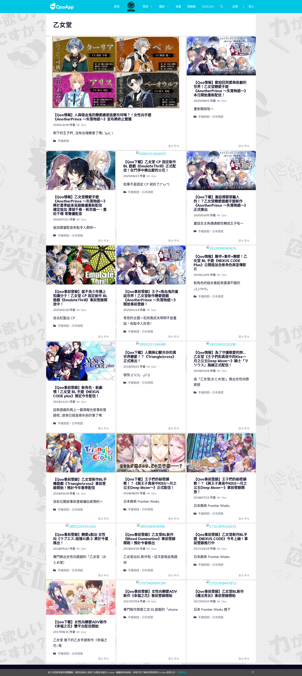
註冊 (235, 6)
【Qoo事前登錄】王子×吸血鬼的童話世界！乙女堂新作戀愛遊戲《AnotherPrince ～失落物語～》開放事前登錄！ (150, 297)
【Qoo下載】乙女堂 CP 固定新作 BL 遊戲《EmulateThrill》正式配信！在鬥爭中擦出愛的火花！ (149, 166)
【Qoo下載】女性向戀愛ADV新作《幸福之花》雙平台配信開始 (80, 624)
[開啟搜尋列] (221, 6)
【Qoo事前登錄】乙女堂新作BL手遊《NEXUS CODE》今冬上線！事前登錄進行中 (221, 538)
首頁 (117, 6)
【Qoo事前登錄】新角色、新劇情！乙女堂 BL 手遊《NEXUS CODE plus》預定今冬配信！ (77, 391)
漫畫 (178, 6)
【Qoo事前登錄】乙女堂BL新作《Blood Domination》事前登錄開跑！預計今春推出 (149, 538)
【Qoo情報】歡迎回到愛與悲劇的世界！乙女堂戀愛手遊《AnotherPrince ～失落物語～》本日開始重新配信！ (221, 88)
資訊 (145, 6)
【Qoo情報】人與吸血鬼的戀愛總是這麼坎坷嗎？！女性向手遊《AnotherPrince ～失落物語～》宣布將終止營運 (102, 117)
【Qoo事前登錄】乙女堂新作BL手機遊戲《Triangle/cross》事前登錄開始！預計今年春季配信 (80, 483)
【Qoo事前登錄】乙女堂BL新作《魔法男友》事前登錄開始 (219, 593)
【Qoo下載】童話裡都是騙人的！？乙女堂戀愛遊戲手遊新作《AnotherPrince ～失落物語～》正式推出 (221, 203)
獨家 (162, 6)
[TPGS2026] (131, 6)
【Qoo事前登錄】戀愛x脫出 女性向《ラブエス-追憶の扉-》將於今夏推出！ (80, 538)
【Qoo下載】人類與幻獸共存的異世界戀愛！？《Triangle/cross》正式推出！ (149, 356)
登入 (251, 6)
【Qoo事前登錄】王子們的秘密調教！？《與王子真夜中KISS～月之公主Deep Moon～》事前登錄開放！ (220, 485)
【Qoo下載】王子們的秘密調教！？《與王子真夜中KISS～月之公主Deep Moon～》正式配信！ (150, 483)
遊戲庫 (191, 6)
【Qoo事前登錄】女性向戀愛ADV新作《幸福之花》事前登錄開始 (150, 593)
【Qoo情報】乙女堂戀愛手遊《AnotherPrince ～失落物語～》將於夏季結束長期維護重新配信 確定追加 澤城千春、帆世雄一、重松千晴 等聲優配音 (80, 205)
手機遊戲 (63, 141)
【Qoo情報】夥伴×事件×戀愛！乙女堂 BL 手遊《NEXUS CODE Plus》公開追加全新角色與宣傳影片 (220, 262)
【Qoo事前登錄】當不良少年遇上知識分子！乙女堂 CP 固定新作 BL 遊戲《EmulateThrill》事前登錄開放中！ (80, 297)
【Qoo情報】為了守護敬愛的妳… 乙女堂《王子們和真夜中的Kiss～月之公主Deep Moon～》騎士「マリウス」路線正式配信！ (221, 358)
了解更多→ (182, 672)
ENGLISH (208, 6)
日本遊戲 (217, 116)
